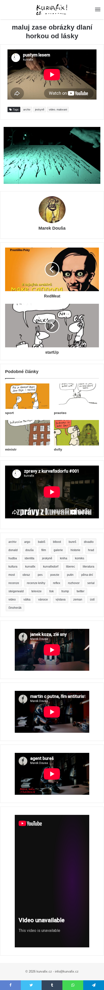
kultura (12, 566)
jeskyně (39, 109)
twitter (80, 591)
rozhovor (74, 583)
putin (70, 575)
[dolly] (76, 432)
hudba (12, 558)
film (43, 550)
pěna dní (87, 575)
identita (29, 558)
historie (75, 550)
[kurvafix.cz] (52, 9)
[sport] (27, 396)
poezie (54, 575)
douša (29, 550)
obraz (26, 575)
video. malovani (58, 109)
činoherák (15, 607)
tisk (51, 591)
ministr (10, 449)
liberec (70, 566)
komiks (79, 558)
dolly (58, 449)
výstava (61, 599)
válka (26, 599)
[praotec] (76, 396)
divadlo (89, 542)
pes (40, 575)
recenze (13, 583)
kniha (63, 558)
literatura (88, 566)
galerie (58, 550)
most (11, 575)
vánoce (43, 599)
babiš (41, 542)
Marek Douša (52, 228)
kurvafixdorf (50, 566)
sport (9, 413)
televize (36, 591)
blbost (57, 542)
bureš (72, 542)
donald (13, 550)
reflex (56, 583)
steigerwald (16, 591)
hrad (91, 550)
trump (65, 591)
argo (27, 542)
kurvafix (30, 566)
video (12, 599)
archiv (26, 109)
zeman (77, 599)
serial (91, 583)
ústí (92, 599)
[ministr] (27, 432)
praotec (60, 413)
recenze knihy (36, 583)
